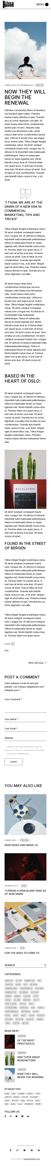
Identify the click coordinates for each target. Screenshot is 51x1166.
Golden (34, 992)
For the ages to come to (22, 953)
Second (9, 1019)
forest (30, 1093)
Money (16, 1097)
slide (13, 1104)
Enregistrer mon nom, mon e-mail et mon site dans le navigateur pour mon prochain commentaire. (25, 750)
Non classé (10, 1004)
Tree (7, 1023)
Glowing (24, 992)
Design (33, 984)
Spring (40, 1019)
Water (25, 1023)
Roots (30, 1100)
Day (25, 984)
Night (36, 1000)
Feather (24, 840)
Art (39, 981)
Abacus (9, 981)
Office (23, 1004)
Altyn (18, 981)
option (25, 1097)
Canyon (39, 85)
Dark (18, 984)
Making (27, 1000)
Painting (24, 1008)
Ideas (8, 1000)
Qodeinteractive (32, 1159)
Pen (22, 948)
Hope (24, 886)
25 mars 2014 (11, 886)
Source (30, 1019)
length (8, 1097)
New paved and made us (21, 845)
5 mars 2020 (10, 85)
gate (38, 1093)
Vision (16, 1023)
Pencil (41, 1008)
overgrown (11, 1008)
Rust (23, 1015)
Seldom (19, 1019)
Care (13, 1093)
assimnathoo (25, 85)
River (35, 1011)
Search (40, 1015)
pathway (34, 1097)
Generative (10, 992)
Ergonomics (26, 988)
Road (7, 1015)
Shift (37, 1100)
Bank (7, 1093)
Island (17, 1000)
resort (15, 1100)
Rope (16, 1015)
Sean (31, 1015)
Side (6, 1104)
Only (31, 1004)
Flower (21, 1093)
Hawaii (18, 996)
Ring (7, 650)
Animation (29, 981)
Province (25, 1011)
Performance (11, 1011)
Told (20, 1104)
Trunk (38, 1104)
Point (7, 1100)
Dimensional (11, 988)
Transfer (28, 1104)
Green (8, 996)
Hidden (27, 996)
